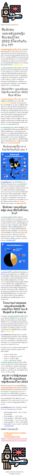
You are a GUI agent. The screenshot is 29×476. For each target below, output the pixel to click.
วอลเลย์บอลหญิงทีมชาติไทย (12, 437)
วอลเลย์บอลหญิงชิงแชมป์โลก (9, 440)
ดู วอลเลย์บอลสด (10, 438)
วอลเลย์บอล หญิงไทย (21, 438)
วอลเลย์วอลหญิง (22, 440)
